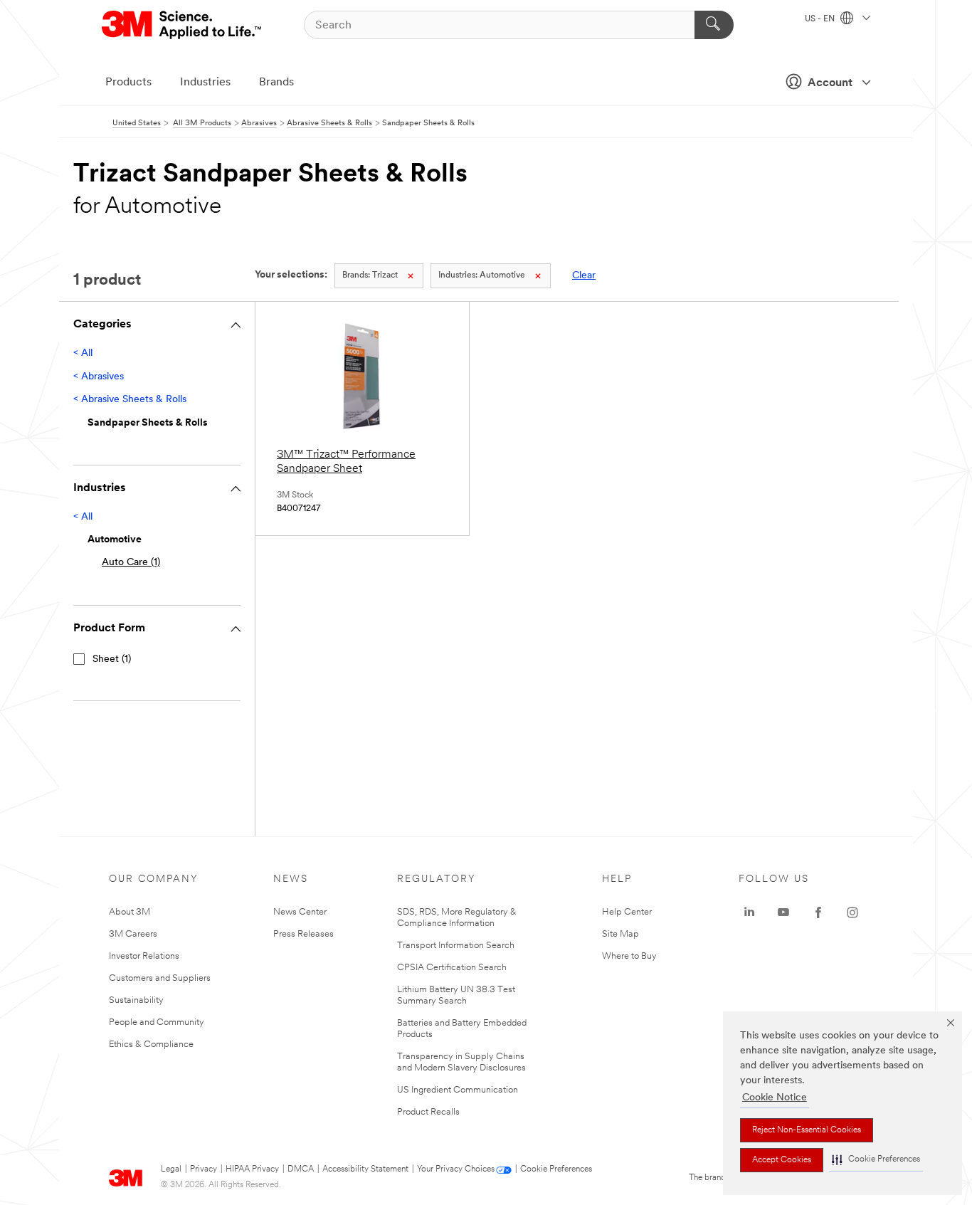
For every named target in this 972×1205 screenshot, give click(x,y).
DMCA (300, 1169)
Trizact (370, 275)
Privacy (203, 1169)
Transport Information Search (455, 945)
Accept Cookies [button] (781, 1160)
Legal (171, 1169)
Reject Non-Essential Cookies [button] (806, 1130)
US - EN (821, 19)
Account (830, 83)
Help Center (627, 912)
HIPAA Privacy (252, 1169)
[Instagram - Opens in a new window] (852, 912)
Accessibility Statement (365, 1169)
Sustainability (136, 1000)
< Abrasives (98, 377)
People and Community (156, 1022)
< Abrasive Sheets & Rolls (129, 399)
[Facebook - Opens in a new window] (818, 912)
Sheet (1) (112, 659)
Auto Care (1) (131, 562)
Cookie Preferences (556, 1169)
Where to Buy (629, 956)
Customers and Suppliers (160, 978)
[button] (876, 1160)
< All (83, 353)
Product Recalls (428, 1112)
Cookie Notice (774, 1098)
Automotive (481, 275)
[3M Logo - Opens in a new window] (182, 25)
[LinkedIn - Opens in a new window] (749, 912)
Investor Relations (144, 956)
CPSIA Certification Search (452, 967)
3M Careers (133, 934)
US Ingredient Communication (457, 1090)
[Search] (714, 25)
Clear (584, 275)
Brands (276, 82)
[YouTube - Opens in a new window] (783, 912)
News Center (300, 912)
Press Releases (303, 934)
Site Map (620, 934)
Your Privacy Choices (456, 1169)
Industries (205, 82)
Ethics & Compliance (151, 1044)
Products (128, 82)
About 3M (129, 912)
